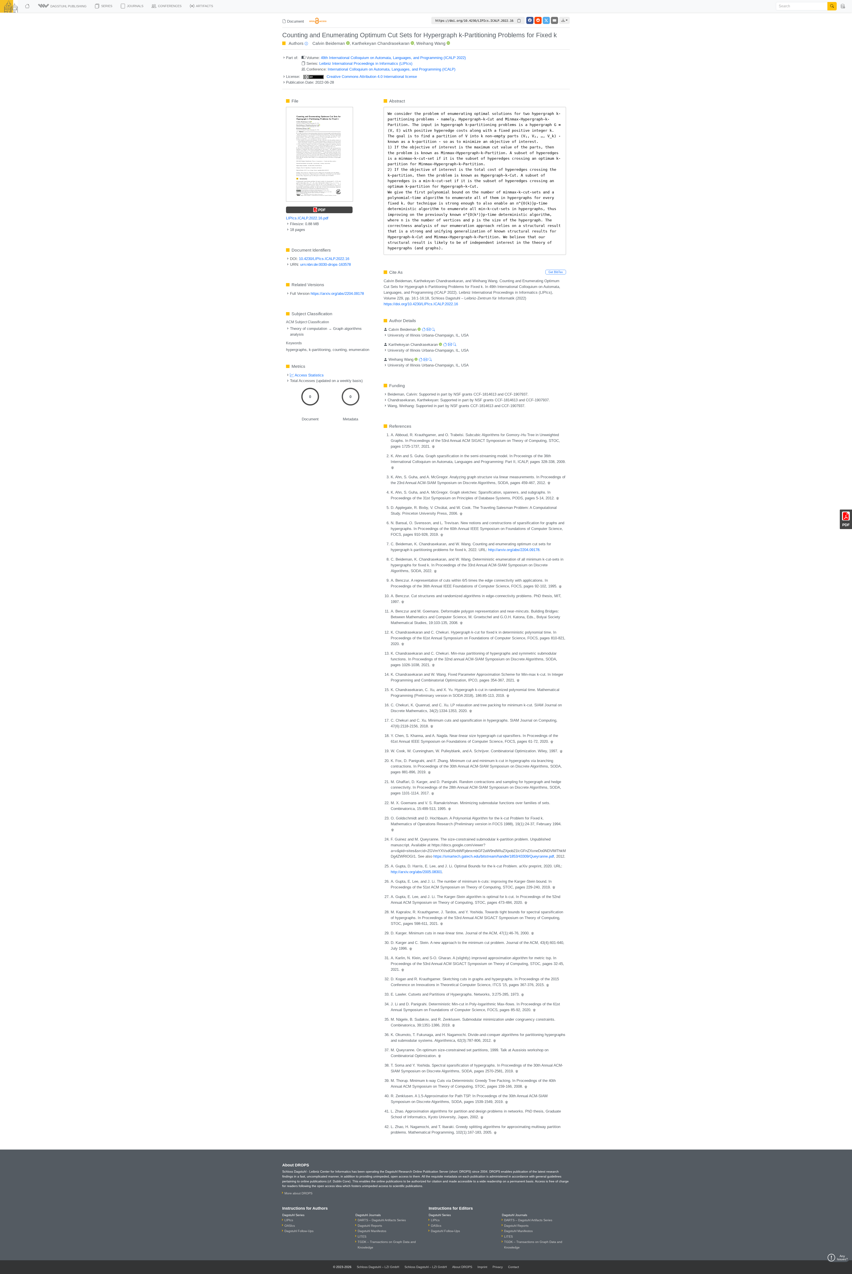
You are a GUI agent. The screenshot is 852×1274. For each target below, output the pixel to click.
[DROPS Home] (27, 6)
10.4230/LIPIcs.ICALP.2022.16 (324, 258)
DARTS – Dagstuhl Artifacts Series (382, 1220)
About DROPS (462, 1267)
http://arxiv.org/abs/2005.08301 (416, 872)
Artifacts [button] (204, 6)
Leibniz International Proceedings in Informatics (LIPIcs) (365, 63)
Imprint (482, 1267)
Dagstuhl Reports (370, 1225)
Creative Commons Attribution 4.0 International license (371, 76)
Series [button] (106, 6)
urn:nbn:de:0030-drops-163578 (325, 264)
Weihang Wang (431, 43)
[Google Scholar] (433, 446)
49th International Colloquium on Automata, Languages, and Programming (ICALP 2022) (393, 57)
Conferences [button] (169, 6)
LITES (362, 1236)
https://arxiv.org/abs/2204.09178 (337, 293)
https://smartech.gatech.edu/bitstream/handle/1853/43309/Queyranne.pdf (493, 856)
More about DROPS (298, 1193)
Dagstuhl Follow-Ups (299, 1231)
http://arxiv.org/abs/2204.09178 (513, 549)
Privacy (498, 1267)
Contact (513, 1267)
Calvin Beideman (328, 43)
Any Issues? (842, 1257)
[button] (62, 6)
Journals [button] (134, 6)
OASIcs (289, 1225)
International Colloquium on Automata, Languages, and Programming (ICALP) (392, 69)
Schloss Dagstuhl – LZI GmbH (378, 1267)
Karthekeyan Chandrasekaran (381, 43)
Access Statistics (309, 375)
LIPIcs (288, 1220)
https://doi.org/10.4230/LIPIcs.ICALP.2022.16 (421, 304)
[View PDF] (319, 154)
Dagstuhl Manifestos (372, 1231)
